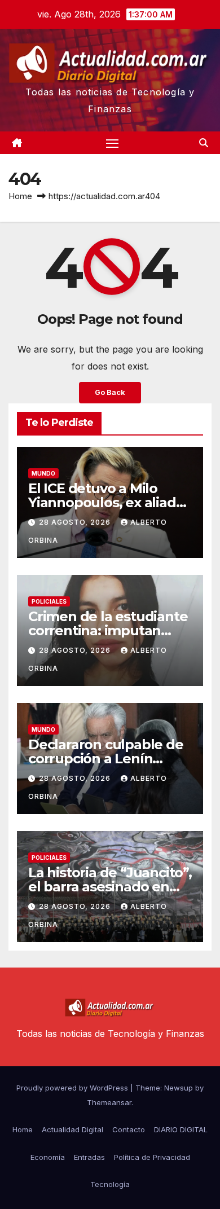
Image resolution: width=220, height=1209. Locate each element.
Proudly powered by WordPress (73, 1087)
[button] (203, 142)
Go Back (110, 392)
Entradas (89, 1157)
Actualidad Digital (72, 1129)
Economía (47, 1157)
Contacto (128, 1129)
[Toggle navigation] (112, 143)
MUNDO (43, 473)
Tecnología (110, 1184)
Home (20, 196)
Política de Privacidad (152, 1157)
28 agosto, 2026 (76, 522)
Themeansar (109, 1102)
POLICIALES (49, 601)
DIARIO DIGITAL (181, 1129)
